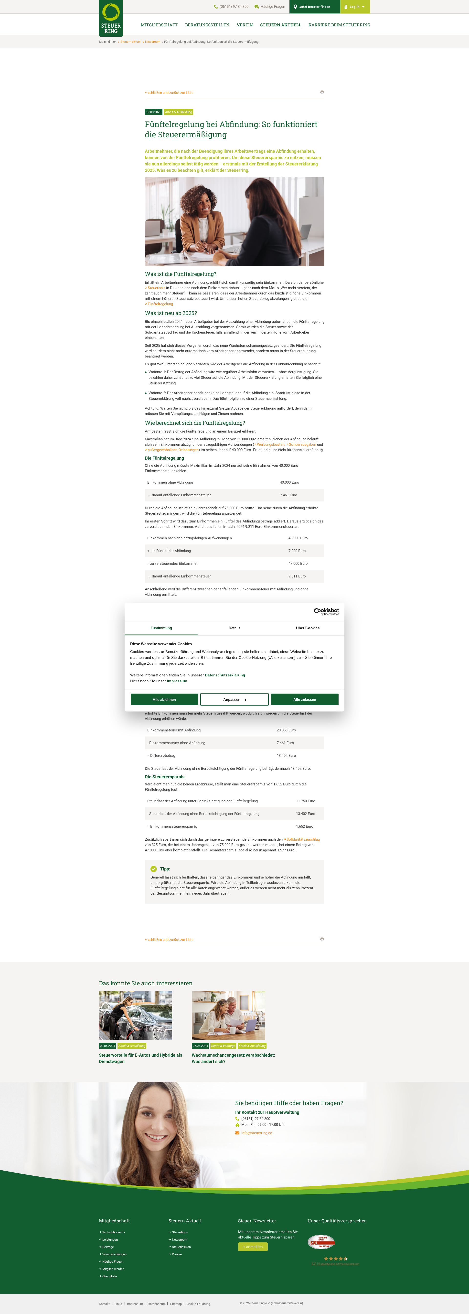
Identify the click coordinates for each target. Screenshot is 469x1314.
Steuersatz (156, 288)
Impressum (177, 681)
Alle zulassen (304, 699)
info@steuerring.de (256, 1133)
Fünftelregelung (160, 304)
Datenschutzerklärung (225, 675)
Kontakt (104, 1304)
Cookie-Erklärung (198, 1304)
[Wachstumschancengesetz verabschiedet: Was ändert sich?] (234, 1015)
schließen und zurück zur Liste (170, 93)
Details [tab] (235, 628)
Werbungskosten (270, 444)
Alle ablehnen (164, 699)
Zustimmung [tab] (161, 628)
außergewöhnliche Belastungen (173, 450)
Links (118, 1304)
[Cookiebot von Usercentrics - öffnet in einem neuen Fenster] (317, 612)
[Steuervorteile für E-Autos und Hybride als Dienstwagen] (141, 1015)
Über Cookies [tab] (308, 628)
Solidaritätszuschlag (303, 839)
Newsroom (152, 41)
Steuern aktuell (130, 41)
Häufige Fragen (273, 6)
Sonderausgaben (302, 444)
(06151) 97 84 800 (234, 6)
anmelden (254, 1247)
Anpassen (231, 699)
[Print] (322, 92)
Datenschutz (156, 1304)
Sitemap (176, 1304)
